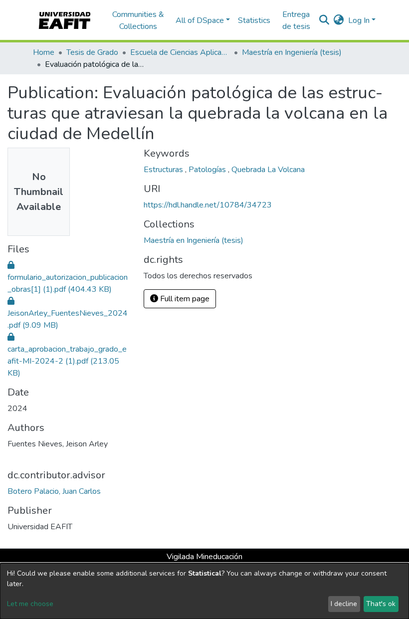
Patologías (208, 169)
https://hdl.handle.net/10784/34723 (208, 205)
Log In (359, 20)
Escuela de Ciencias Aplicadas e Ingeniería (180, 52)
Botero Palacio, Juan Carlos (54, 491)
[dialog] (204, 591)
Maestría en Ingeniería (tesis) (292, 52)
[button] (339, 20)
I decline (344, 604)
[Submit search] (324, 20)
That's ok (381, 604)
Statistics (254, 20)
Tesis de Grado (92, 52)
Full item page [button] (183, 298)
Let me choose (30, 604)
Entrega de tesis (296, 20)
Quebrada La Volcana (268, 169)
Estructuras (164, 169)
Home (43, 52)
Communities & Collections (138, 20)
